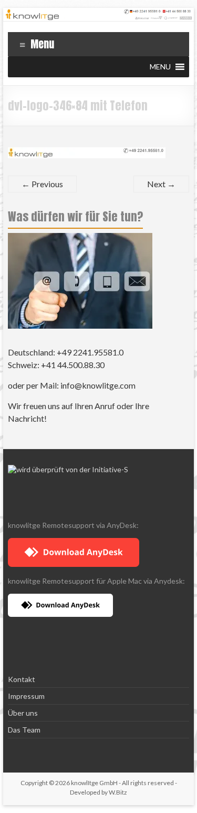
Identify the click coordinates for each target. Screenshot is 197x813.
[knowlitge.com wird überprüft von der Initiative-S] (68, 469)
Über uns (23, 712)
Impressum (26, 696)
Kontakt (21, 679)
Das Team (24, 729)
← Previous (42, 184)
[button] (160, 66)
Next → (161, 184)
